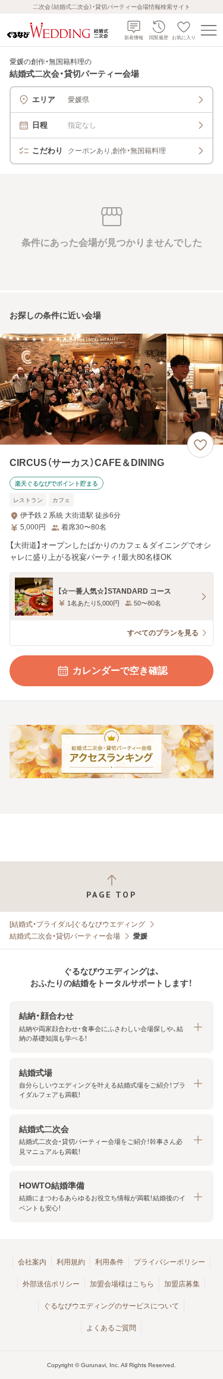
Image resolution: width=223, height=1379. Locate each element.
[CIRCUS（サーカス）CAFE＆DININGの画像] (111, 389)
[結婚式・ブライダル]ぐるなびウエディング (77, 924)
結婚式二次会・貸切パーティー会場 (65, 936)
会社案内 (32, 1262)
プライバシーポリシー (169, 1262)
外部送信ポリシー (51, 1284)
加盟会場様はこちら (122, 1284)
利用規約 (70, 1262)
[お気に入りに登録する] (200, 445)
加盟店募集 (182, 1284)
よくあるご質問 (111, 1328)
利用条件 (109, 1262)
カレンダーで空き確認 (120, 670)
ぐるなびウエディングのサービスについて (111, 1306)
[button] (111, 1027)
